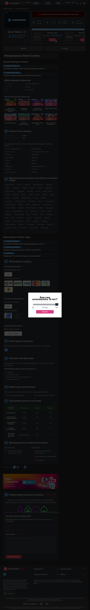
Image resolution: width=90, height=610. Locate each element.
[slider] (56, 304)
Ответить (45, 311)
